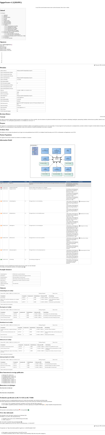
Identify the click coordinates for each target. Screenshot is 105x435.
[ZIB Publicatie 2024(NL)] (94, 65)
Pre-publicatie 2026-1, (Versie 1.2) (9, 382)
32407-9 (67, 229)
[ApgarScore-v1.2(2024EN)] (11, 44)
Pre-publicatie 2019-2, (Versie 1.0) (9, 377)
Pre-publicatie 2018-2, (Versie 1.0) (9, 376)
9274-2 (67, 196)
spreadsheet (25, 409)
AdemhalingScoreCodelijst (84, 201)
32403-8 (67, 250)
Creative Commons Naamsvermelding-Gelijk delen (26, 433)
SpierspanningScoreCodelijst (85, 250)
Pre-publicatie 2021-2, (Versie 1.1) (9, 379)
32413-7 (67, 256)
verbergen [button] (3, 13)
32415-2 (67, 209)
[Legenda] (24, 266)
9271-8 (67, 189)
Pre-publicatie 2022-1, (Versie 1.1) (9, 380)
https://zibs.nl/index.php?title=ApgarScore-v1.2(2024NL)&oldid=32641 (21, 427)
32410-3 (67, 205)
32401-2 (67, 213)
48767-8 (67, 259)
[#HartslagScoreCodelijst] (79, 225)
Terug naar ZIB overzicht (100, 65)
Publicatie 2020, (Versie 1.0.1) (8, 378)
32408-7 (67, 253)
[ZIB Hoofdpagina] (21, 421)
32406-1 (67, 217)
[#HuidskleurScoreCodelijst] (79, 213)
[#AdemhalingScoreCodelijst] (79, 201)
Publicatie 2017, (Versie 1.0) (7, 375)
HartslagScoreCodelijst (84, 225)
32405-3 (67, 201)
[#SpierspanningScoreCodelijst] (79, 250)
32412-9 (67, 233)
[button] (102, 116)
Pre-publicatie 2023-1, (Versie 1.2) (9, 381)
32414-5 (67, 245)
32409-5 (67, 241)
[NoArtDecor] (41, 403)
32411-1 (67, 221)
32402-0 (67, 225)
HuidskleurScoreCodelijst (84, 213)
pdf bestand (16, 409)
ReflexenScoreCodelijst (84, 238)
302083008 (68, 183)
